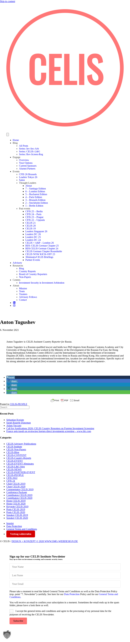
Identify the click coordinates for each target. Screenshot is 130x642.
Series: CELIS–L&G (29, 151)
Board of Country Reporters (33, 274)
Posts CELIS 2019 (15, 509)
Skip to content (7, 1)
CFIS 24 (10, 481)
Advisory (17, 262)
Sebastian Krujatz (15, 419)
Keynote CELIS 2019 (17, 506)
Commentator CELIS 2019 (19, 489)
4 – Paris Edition (33, 197)
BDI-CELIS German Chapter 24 (41, 248)
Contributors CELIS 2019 (19, 495)
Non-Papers (25, 277)
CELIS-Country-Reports (18, 458)
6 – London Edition (35, 191)
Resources (18, 265)
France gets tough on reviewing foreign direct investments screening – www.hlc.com (48, 431)
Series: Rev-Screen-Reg (31, 154)
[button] (10, 377)
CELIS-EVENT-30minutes (20, 463)
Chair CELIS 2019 (15, 483)
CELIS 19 (30, 228)
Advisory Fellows (28, 297)
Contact (23, 299)
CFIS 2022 (11, 478)
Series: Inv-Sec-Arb (29, 148)
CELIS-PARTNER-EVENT (20, 472)
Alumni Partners (27, 168)
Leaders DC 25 (33, 237)
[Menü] (7, 134)
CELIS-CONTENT (16, 455)
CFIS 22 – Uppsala (35, 220)
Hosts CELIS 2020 (16, 503)
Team (22, 291)
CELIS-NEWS (14, 469)
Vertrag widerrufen (20, 534)
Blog (15, 143)
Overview (24, 160)
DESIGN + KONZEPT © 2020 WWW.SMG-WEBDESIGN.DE (45, 541)
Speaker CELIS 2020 (17, 518)
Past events (24, 208)
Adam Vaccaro (13, 425)
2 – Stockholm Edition (36, 202)
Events (16, 171)
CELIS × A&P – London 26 (39, 242)
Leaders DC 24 (33, 240)
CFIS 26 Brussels (28, 174)
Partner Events (32, 260)
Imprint (10, 523)
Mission (23, 288)
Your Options (25, 163)
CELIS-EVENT (14, 461)
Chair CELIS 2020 (15, 486)
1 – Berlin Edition (34, 205)
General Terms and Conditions (21, 529)
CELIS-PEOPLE (18, 404)
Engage (16, 157)
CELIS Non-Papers (16, 449)
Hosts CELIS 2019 (16, 500)
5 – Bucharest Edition (36, 194)
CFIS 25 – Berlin (34, 211)
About (28, 185)
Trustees (23, 294)
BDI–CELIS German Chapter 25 (42, 245)
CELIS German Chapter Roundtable (43, 251)
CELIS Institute (14, 446)
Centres (16, 280)
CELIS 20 (30, 225)
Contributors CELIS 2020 (19, 498)
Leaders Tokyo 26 (28, 177)
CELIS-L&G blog (15, 466)
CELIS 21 (30, 222)
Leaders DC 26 (33, 234)
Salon (22, 180)
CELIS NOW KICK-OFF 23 (40, 254)
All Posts (23, 145)
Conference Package (16, 492)
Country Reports (27, 271)
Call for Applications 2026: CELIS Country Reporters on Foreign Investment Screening (50, 428)
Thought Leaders (27, 183)
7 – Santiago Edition (35, 188)
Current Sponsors (27, 165)
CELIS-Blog (12, 452)
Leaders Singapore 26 (36, 231)
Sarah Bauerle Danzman (18, 422)
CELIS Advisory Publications (21, 443)
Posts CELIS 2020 (15, 512)
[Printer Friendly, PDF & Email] (65, 400)
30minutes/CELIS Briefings (39, 257)
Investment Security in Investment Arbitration (41, 282)
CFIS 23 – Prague (34, 217)
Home (16, 140)
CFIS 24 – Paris (33, 214)
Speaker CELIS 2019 (17, 515)
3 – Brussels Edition (35, 200)
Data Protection (14, 526)
